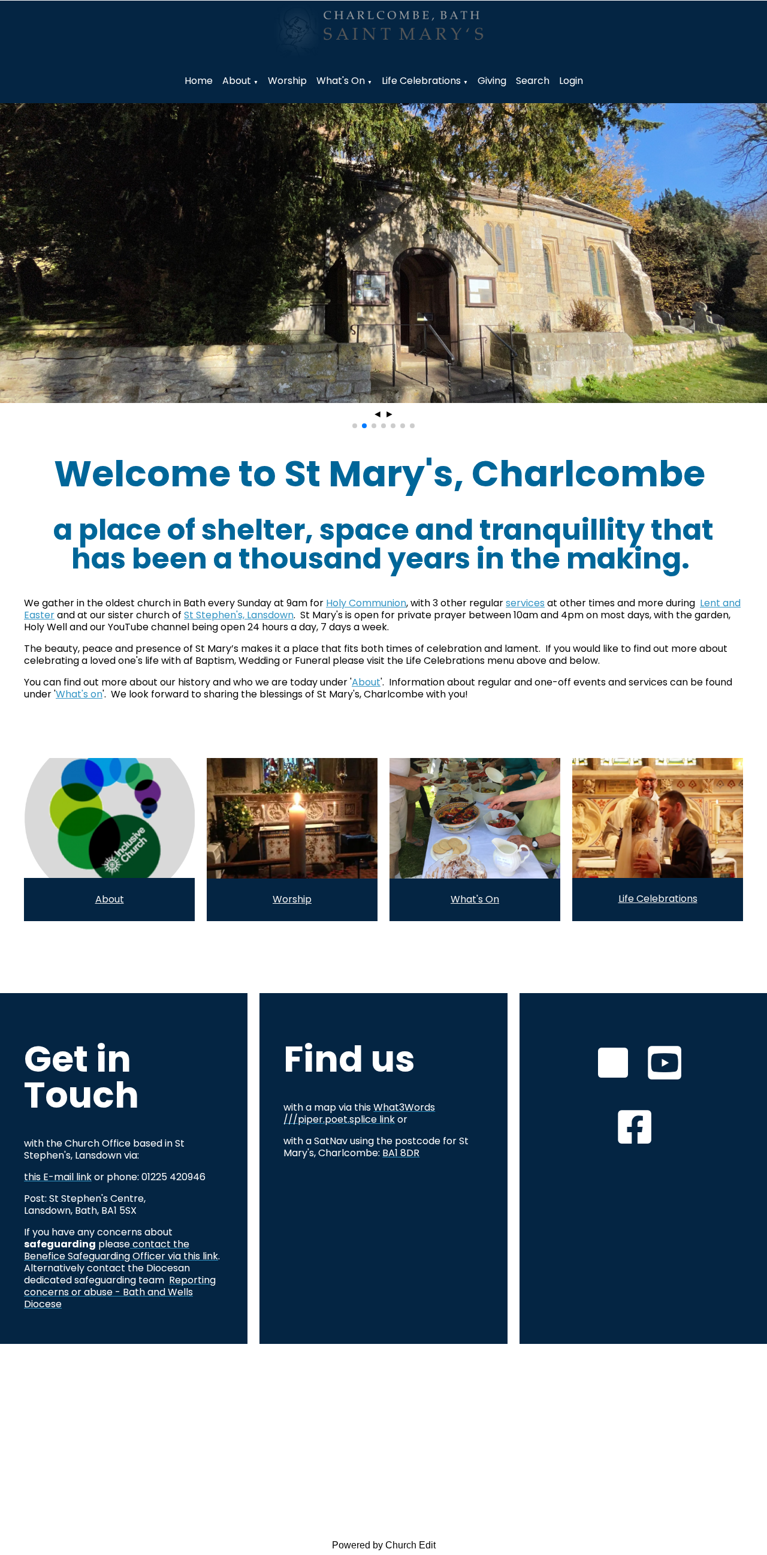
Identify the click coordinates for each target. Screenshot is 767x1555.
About (236, 81)
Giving (492, 81)
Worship (287, 81)
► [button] (389, 414)
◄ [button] (377, 414)
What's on (340, 81)
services (525, 603)
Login (571, 81)
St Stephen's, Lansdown (239, 615)
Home (199, 81)
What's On (475, 899)
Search (532, 81)
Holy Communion (366, 603)
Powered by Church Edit (384, 1545)
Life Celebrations (421, 81)
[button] (354, 425)
